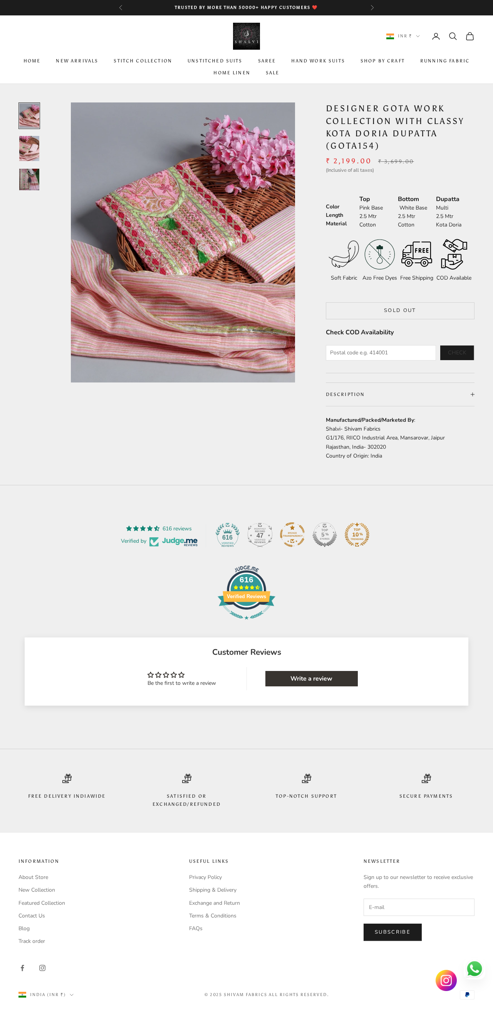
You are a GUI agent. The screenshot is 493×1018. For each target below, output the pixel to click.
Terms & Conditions (212, 915)
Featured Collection (41, 903)
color (332, 206)
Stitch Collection (143, 61)
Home (32, 61)
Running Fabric (445, 61)
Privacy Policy (205, 877)
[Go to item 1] (29, 115)
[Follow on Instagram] (42, 968)
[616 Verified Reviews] (246, 623)
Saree (267, 61)
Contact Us (31, 915)
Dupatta (447, 199)
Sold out (400, 310)
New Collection (36, 890)
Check (457, 352)
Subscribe (393, 932)
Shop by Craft (383, 61)
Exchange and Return (214, 903)
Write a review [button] (311, 678)
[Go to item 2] (29, 148)
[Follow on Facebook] (22, 968)
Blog (24, 928)
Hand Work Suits (318, 61)
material (336, 223)
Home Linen (231, 72)
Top (364, 199)
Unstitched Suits (215, 61)
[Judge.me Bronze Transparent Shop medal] (292, 534)
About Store (33, 877)
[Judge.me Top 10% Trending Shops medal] (357, 534)
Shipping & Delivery (212, 890)
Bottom (408, 199)
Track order (31, 941)
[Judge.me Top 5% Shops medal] (324, 534)
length (334, 215)
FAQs (196, 928)
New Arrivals (77, 61)
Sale (273, 72)
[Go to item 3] (29, 179)
